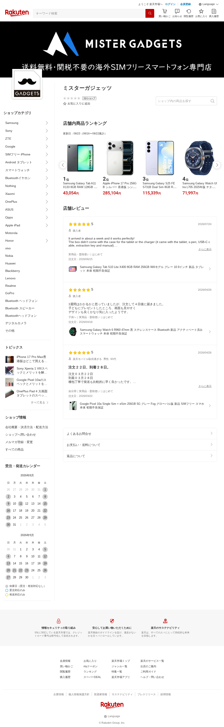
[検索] (149, 24)
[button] (209, 15)
